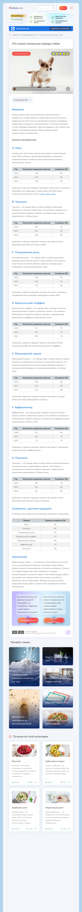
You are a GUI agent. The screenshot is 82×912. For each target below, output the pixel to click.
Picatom (15, 35)
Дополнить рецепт (28, 620)
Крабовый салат (19, 807)
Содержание (21, 99)
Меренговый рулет (55, 807)
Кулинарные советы (27, 35)
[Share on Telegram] (68, 632)
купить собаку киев (48, 194)
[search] (53, 8)
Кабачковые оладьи (55, 761)
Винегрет (16, 761)
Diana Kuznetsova (23, 89)
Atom (16, 8)
